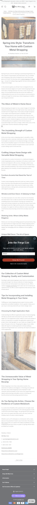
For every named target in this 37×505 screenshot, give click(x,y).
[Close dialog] (35, 238)
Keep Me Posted (19, 260)
